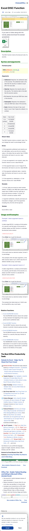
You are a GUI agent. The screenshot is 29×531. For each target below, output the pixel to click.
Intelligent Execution (14, 367)
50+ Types (22, 427)
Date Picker (11, 414)
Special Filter (7, 420)
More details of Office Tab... (14, 500)
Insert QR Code (16, 433)
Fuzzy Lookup (7, 388)
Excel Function (10, 314)
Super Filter (19, 418)
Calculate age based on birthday (12, 431)
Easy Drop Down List (21, 391)
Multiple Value (8, 386)
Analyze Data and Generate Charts (13, 371)
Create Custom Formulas (14, 369)
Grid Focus (17, 408)
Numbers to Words (12, 437)
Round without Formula (14, 382)
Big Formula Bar (12, 410)
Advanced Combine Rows (11, 441)
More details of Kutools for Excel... (11, 465)
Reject (20, 528)
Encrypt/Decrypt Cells (17, 416)
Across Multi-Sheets (18, 386)
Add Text (23, 425)
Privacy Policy (9, 524)
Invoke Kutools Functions (10, 373)
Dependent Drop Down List (12, 393)
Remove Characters (9, 427)
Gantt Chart (7, 429)
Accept (7, 528)
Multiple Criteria (17, 384)
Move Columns (15, 400)
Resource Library (17, 412)
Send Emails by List (9, 418)
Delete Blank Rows (16, 378)
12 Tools (16, 425)
